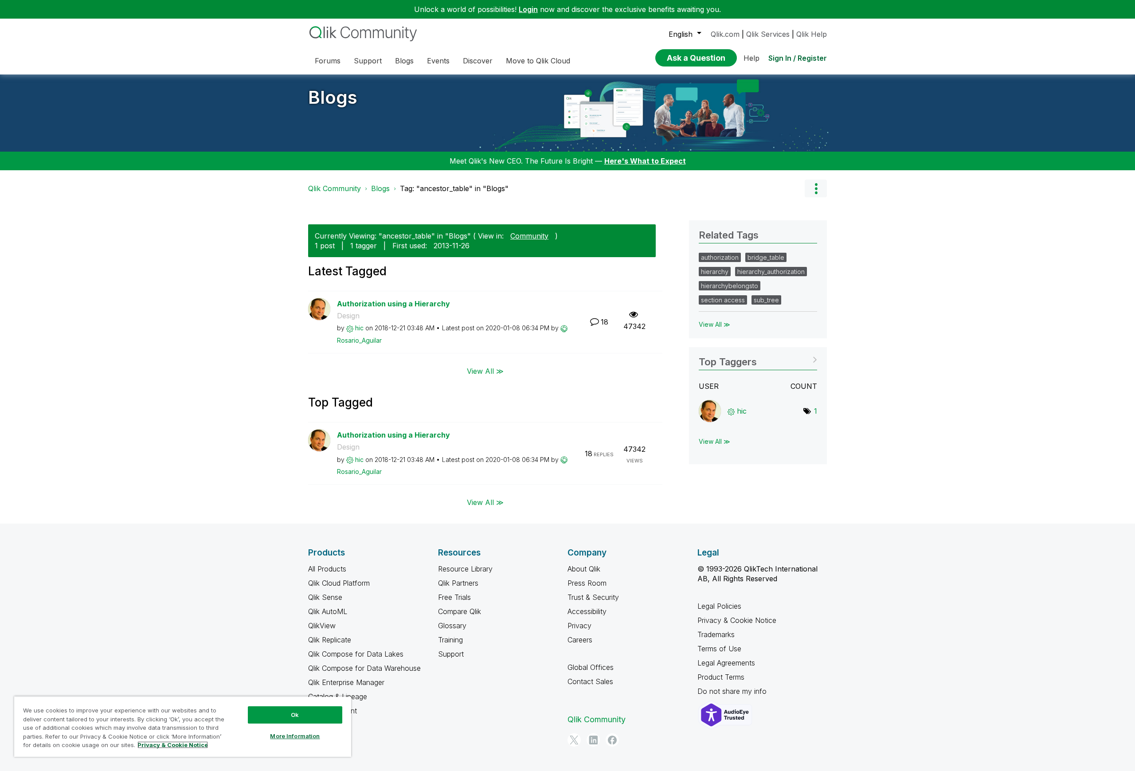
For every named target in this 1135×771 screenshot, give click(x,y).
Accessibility (587, 611)
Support (451, 654)
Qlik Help (811, 34)
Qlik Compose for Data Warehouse (364, 668)
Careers (580, 639)
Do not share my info (733, 691)
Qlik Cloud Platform (339, 583)
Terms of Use (719, 648)
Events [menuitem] (438, 60)
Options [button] (816, 188)
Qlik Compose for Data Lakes (355, 654)
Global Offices (591, 667)
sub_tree (766, 300)
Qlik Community (334, 188)
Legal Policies (719, 606)
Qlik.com (725, 34)
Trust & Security (593, 597)
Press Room (587, 583)
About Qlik (584, 568)
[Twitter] (574, 740)
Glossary (452, 625)
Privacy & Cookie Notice (736, 620)
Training (450, 639)
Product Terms (720, 677)
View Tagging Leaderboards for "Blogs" (757, 359)
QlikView (322, 625)
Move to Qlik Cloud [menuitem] (538, 60)
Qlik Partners (458, 583)
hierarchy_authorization (771, 271)
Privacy (579, 625)
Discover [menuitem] (478, 60)
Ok (295, 714)
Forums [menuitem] (327, 60)
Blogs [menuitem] (404, 60)
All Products (327, 568)
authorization (720, 257)
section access (723, 300)
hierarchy (714, 271)
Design (348, 315)
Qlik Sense (325, 597)
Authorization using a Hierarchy (393, 303)
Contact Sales (590, 681)
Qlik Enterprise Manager (346, 682)
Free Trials (454, 597)
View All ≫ (485, 370)
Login (528, 9)
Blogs (332, 97)
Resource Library (465, 568)
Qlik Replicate (329, 639)
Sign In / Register (797, 58)
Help (751, 58)
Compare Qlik (459, 611)
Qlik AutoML (327, 611)
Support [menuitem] (368, 60)
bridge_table (766, 257)
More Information (295, 736)
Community (529, 235)
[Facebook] (612, 740)
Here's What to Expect (645, 161)
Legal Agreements (726, 662)
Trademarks (716, 634)
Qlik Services (768, 34)
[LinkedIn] (593, 740)
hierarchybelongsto (729, 286)
